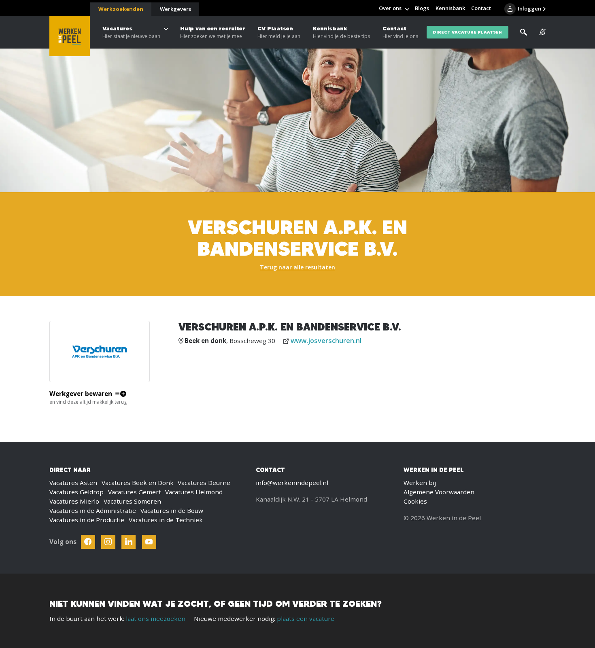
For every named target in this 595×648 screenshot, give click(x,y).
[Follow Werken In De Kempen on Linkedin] (128, 542)
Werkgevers (175, 9)
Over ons (390, 8)
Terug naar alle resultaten (297, 267)
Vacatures (131, 32)
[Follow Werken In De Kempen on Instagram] (108, 542)
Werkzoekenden (120, 9)
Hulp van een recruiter (212, 32)
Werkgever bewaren (80, 394)
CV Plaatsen (278, 32)
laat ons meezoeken (155, 618)
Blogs (422, 8)
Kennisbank (341, 32)
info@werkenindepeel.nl (292, 483)
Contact (400, 32)
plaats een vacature (305, 618)
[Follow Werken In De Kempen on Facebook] (88, 542)
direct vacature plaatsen (467, 32)
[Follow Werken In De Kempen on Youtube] (149, 542)
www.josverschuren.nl (326, 340)
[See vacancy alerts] (542, 32)
